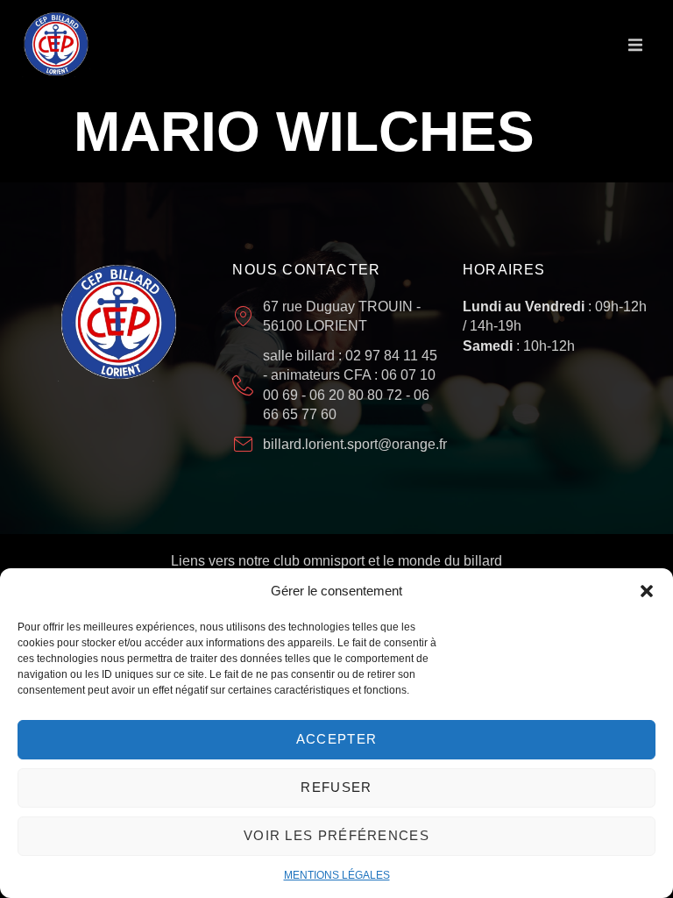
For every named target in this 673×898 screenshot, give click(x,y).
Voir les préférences (336, 835)
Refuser (336, 787)
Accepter (336, 738)
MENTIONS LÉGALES (337, 875)
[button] (646, 591)
